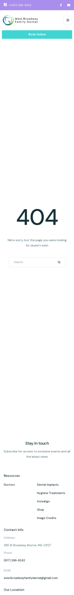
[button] (68, 20)
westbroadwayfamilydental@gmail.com (31, 578)
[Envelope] (68, 5)
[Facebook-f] (60, 5)
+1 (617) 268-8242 (20, 5)
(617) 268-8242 (14, 560)
